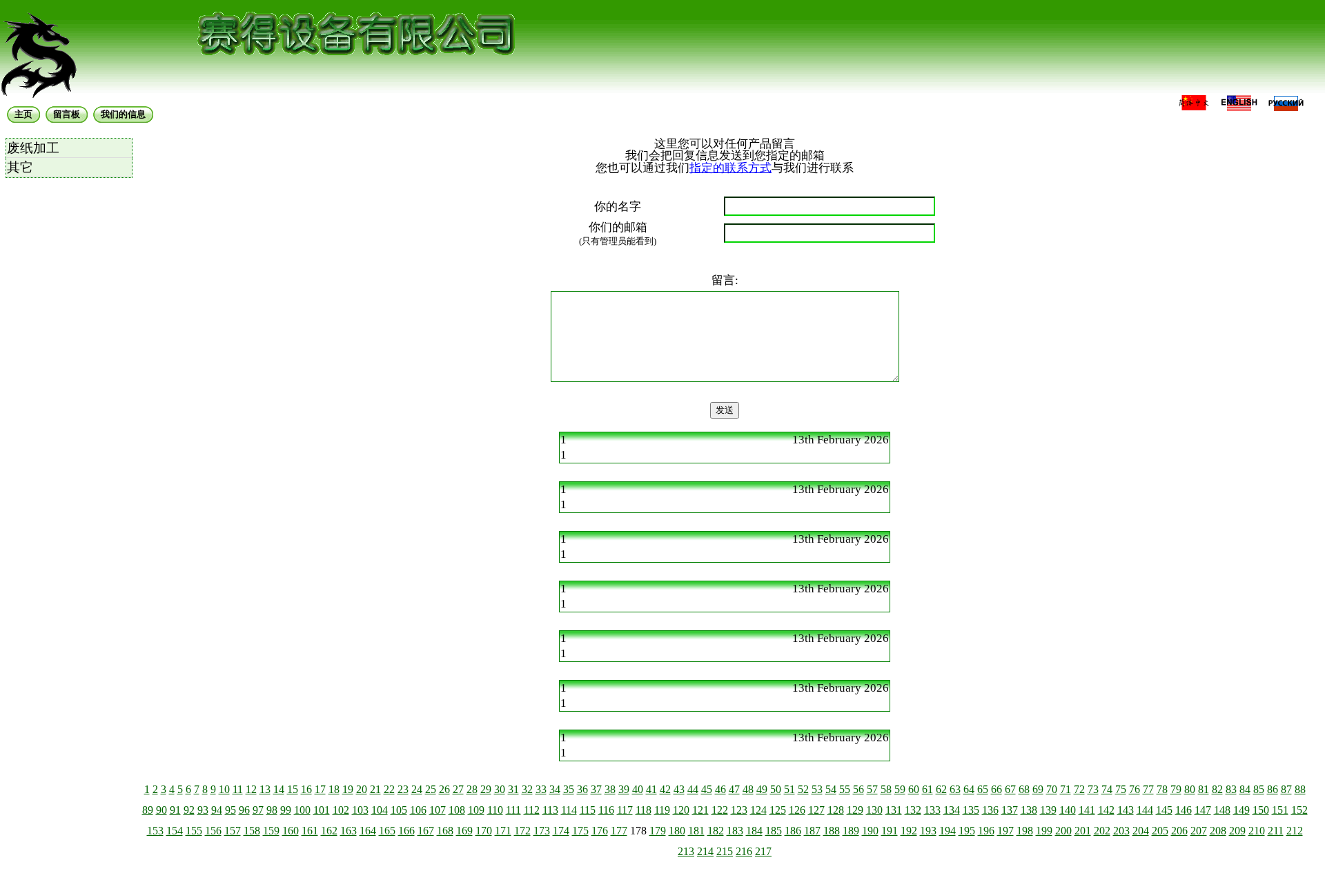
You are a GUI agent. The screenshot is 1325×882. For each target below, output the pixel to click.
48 (748, 789)
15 (292, 789)
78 (1162, 789)
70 (1051, 789)
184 (754, 830)
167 (426, 830)
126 (797, 810)
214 (705, 851)
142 (1106, 810)
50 (775, 789)
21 (375, 789)
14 (278, 789)
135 (971, 810)
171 (503, 830)
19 (347, 789)
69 (1037, 789)
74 (1106, 789)
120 (681, 810)
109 (476, 810)
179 (657, 830)
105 (399, 810)
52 (803, 789)
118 (643, 810)
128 (835, 810)
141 (1087, 810)
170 (483, 830)
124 (758, 810)
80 (1189, 789)
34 (554, 789)
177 (619, 830)
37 (596, 789)
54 (830, 789)
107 (437, 810)
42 (665, 789)
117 (625, 810)
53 (817, 789)
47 (734, 789)
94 (216, 810)
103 (360, 810)
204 (1140, 830)
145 (1164, 810)
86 (1272, 789)
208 (1218, 830)
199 (1044, 830)
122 (719, 810)
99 (285, 810)
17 (320, 789)
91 (175, 810)
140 (1067, 810)
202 (1102, 830)
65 (982, 789)
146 (1183, 810)
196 (986, 830)
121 (700, 810)
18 (334, 789)
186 (793, 830)
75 (1120, 789)
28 (472, 789)
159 (271, 830)
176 (599, 830)
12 (251, 789)
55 (844, 789)
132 (913, 810)
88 (1300, 789)
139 (1048, 810)
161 (310, 830)
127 (816, 810)
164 (368, 830)
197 (1005, 830)
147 (1203, 810)
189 (851, 830)
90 (161, 810)
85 (1258, 789)
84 (1244, 789)
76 (1134, 789)
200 (1063, 830)
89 (147, 810)
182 (715, 830)
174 (561, 830)
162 (329, 830)
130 (874, 810)
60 (913, 789)
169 (464, 830)
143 (1125, 810)
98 (271, 810)
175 (580, 830)
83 (1231, 789)
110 (495, 810)
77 (1148, 789)
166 (406, 830)
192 (909, 830)
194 (947, 830)
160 (290, 830)
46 (720, 789)
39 (623, 789)
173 (541, 830)
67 (1010, 789)
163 (348, 830)
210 (1256, 830)
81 (1203, 789)
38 (610, 789)
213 (686, 851)
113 (550, 810)
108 (457, 810)
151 (1280, 810)
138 (1029, 810)
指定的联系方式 (730, 167)
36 (582, 789)
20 (361, 789)
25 (430, 789)
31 (513, 789)
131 (893, 810)
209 (1237, 830)
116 (606, 810)
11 (238, 789)
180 (677, 830)
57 (872, 789)
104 (379, 810)
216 (744, 851)
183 (735, 830)
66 (996, 789)
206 (1179, 830)
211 (1276, 830)
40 (637, 789)
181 (696, 830)
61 (927, 789)
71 (1065, 789)
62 (941, 789)
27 (458, 789)
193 (928, 830)
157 (232, 830)
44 (692, 789)
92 (189, 810)
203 (1121, 830)
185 (773, 830)
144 (1145, 810)
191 (889, 830)
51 (789, 789)
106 (418, 810)
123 (739, 810)
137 (1009, 810)
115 (588, 810)
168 (445, 830)
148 (1222, 810)
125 (777, 810)
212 (1294, 830)
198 (1025, 830)
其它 (20, 167)
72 (1079, 789)
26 (444, 789)
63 (955, 789)
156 (213, 830)
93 (202, 810)
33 (541, 789)
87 (1286, 789)
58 (886, 789)
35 (568, 789)
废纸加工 (33, 148)
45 (706, 789)
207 (1198, 830)
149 (1241, 810)
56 (858, 789)
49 (761, 789)
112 (532, 810)
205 (1160, 830)
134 (951, 810)
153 (155, 830)
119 (662, 810)
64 (968, 789)
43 (679, 789)
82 (1217, 789)
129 (855, 810)
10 (224, 789)
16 (306, 789)
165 (387, 830)
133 (932, 810)
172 (522, 830)
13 (265, 789)
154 (174, 830)
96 (244, 810)
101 (321, 810)
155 (194, 830)
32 (527, 789)
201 (1082, 830)
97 (258, 810)
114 (569, 810)
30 (499, 789)
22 (389, 789)
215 (724, 851)
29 (485, 789)
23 (403, 789)
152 (1299, 810)
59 (899, 789)
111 (513, 810)
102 (341, 810)
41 (651, 789)
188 (831, 830)
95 (230, 810)
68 (1024, 789)
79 (1175, 789)
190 (870, 830)
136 (990, 810)
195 (967, 830)
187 (812, 830)
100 (302, 810)
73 (1093, 789)
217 (763, 851)
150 (1261, 810)
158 (252, 830)
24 (416, 789)
